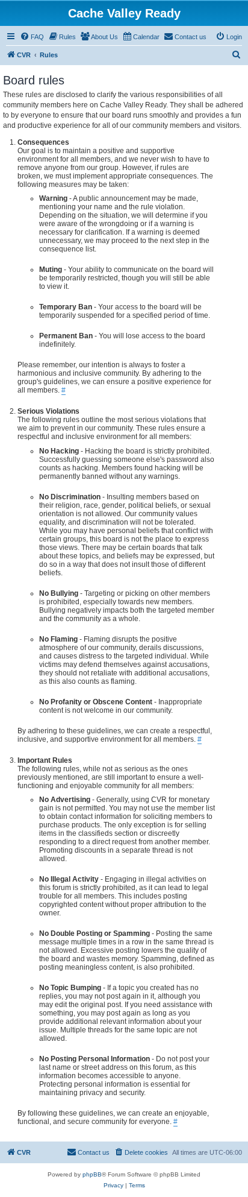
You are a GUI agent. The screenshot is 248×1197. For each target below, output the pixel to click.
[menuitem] (32, 37)
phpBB (92, 1174)
